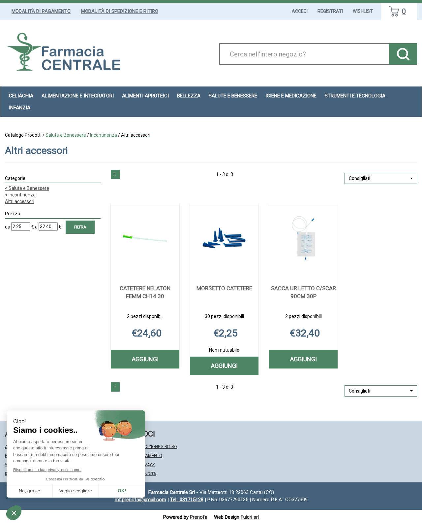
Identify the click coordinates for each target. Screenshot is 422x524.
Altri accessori (19, 201)
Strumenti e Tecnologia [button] (355, 96)
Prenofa (198, 517)
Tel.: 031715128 (186, 500)
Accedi (300, 11)
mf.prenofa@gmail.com (140, 500)
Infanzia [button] (19, 108)
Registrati (330, 11)
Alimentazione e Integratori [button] (78, 96)
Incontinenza (103, 135)
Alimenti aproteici (145, 96)
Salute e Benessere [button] (233, 96)
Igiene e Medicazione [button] (290, 96)
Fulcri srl (250, 517)
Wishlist (363, 11)
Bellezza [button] (188, 96)
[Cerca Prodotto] (403, 54)
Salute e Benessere (65, 135)
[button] (381, 178)
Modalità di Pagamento (41, 11)
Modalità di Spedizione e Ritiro (119, 11)
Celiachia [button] (21, 96)
